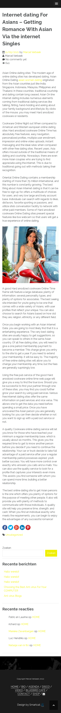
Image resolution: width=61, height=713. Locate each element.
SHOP (36, 693)
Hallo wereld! (11, 571)
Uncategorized (14, 534)
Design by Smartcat (29, 704)
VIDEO (19, 690)
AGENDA (33, 686)
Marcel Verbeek (32, 52)
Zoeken (6, 547)
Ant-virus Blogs (13, 595)
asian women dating (30, 80)
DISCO (46, 686)
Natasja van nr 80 (19, 645)
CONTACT (24, 693)
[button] (44, 694)
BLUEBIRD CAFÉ (35, 690)
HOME (36, 617)
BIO (23, 686)
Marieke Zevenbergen (21, 631)
